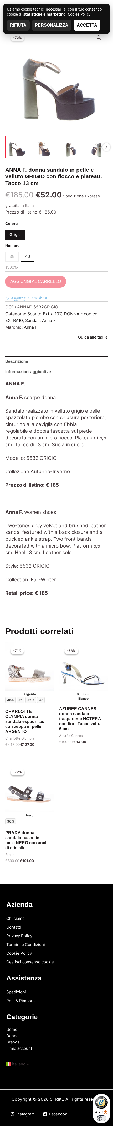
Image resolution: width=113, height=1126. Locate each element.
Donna (12, 1035)
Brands (12, 1042)
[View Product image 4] (96, 147)
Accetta (87, 25)
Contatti (13, 927)
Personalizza (51, 25)
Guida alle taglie (93, 337)
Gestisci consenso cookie (30, 961)
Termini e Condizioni (25, 944)
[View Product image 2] (43, 147)
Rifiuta (18, 25)
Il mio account (19, 1048)
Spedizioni (16, 991)
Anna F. (49, 320)
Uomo (11, 1029)
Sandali (32, 320)
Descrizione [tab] (16, 361)
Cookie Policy (19, 953)
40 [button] (27, 256)
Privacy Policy (19, 935)
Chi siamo (15, 918)
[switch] (101, 1118)
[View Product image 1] (16, 147)
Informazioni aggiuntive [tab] (28, 371)
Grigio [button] (15, 234)
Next (106, 147)
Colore (11, 223)
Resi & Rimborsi (21, 1000)
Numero (12, 245)
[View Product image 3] (70, 147)
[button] (99, 37)
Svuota (11, 267)
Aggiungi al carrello (35, 281)
